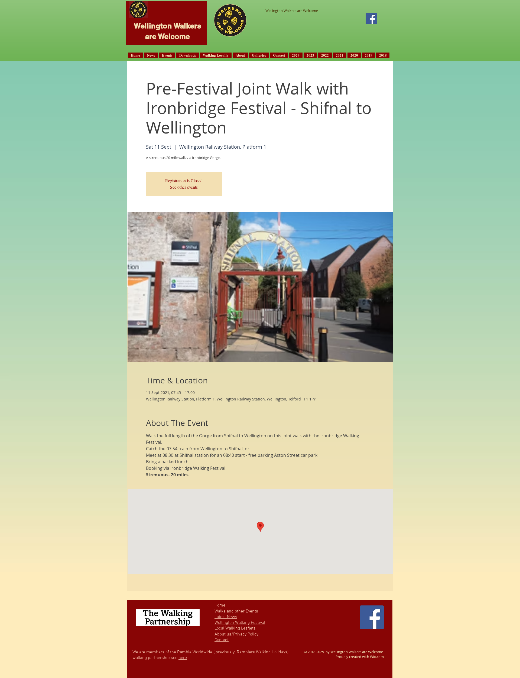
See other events (184, 187)
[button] (151, 55)
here (182, 658)
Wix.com (377, 656)
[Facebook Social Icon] (371, 18)
